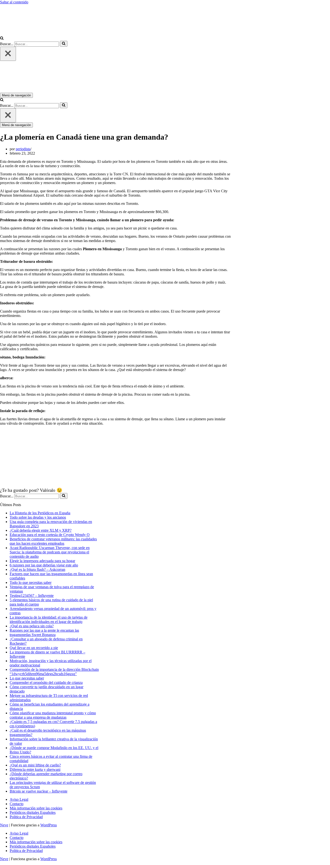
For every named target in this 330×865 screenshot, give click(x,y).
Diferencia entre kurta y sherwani (35, 769)
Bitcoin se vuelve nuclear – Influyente (38, 791)
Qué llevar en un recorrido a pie (34, 648)
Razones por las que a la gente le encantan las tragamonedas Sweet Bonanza (44, 632)
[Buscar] (2, 38)
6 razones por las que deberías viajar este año (44, 565)
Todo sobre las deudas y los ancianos (38, 517)
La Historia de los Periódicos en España (40, 513)
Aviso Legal (19, 799)
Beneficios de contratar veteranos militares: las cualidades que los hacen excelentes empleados (53, 541)
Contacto (16, 804)
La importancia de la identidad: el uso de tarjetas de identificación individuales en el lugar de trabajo (48, 619)
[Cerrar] (8, 54)
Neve (4, 825)
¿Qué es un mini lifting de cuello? (35, 765)
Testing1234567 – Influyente (32, 595)
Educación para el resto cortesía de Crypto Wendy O (50, 535)
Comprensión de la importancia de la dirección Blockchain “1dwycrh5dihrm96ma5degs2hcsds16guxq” (54, 671)
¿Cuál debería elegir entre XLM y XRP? (41, 530)
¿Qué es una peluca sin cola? (32, 626)
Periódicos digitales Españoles (33, 812)
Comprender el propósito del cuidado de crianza (46, 682)
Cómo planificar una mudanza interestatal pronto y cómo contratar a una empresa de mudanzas (53, 715)
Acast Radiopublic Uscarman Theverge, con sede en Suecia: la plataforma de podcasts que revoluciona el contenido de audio (50, 552)
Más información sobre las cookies (36, 808)
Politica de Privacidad (26, 817)
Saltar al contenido (14, 2)
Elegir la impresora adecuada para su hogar (42, 561)
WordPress (48, 825)
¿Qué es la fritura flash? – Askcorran (37, 569)
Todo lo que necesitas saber (30, 582)
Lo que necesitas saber (27, 678)
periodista (23, 149)
